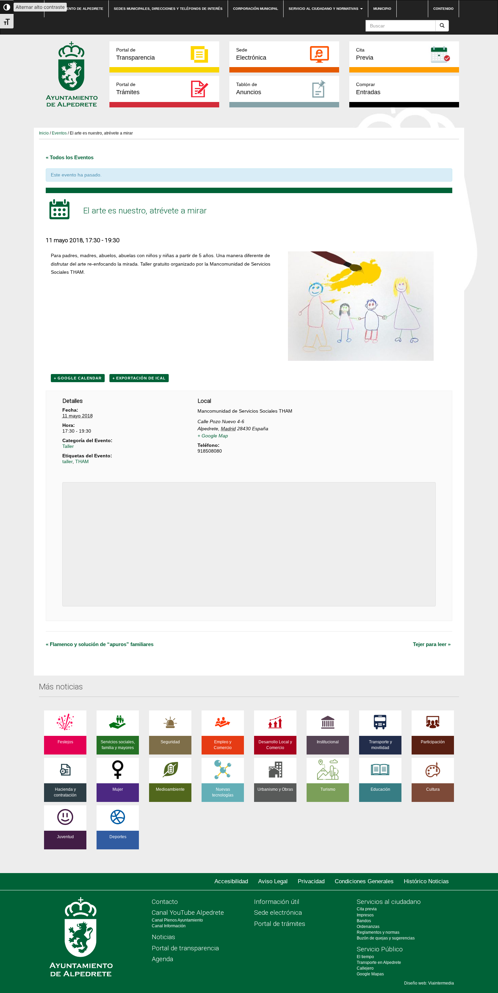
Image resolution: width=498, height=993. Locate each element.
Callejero (365, 968)
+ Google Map (213, 435)
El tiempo (365, 956)
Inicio (44, 133)
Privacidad (311, 881)
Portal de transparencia (185, 948)
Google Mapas (370, 974)
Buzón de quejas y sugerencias (386, 938)
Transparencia (135, 54)
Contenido (443, 9)
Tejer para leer (432, 644)
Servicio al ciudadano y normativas (324, 9)
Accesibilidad (231, 881)
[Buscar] (442, 26)
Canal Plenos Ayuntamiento (177, 920)
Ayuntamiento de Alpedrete (76, 9)
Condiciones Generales (364, 881)
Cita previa (367, 909)
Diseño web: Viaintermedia (429, 983)
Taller (68, 446)
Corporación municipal (255, 9)
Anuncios (248, 89)
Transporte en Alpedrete (379, 962)
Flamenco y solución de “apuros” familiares (99, 644)
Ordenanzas (368, 926)
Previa (364, 54)
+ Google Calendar (78, 378)
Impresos (365, 915)
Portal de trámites (279, 924)
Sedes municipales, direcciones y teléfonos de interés (168, 9)
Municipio (382, 9)
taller (67, 461)
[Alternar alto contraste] (7, 7)
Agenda (162, 959)
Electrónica (251, 54)
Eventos (59, 133)
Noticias (163, 937)
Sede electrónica (278, 912)
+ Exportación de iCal (139, 378)
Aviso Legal (273, 881)
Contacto (165, 902)
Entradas (368, 89)
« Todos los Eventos (70, 157)
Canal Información (169, 926)
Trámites (128, 89)
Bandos (364, 920)
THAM (82, 461)
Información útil (276, 902)
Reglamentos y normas (378, 932)
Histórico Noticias (426, 881)
